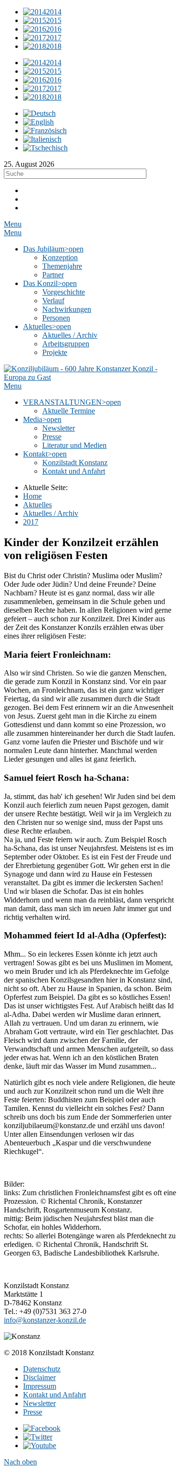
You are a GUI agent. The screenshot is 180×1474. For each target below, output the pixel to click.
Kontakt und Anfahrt (54, 1395)
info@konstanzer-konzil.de (45, 1320)
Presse (32, 1412)
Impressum (39, 1386)
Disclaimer (39, 1377)
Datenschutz (41, 1369)
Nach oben (20, 1462)
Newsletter (39, 1403)
